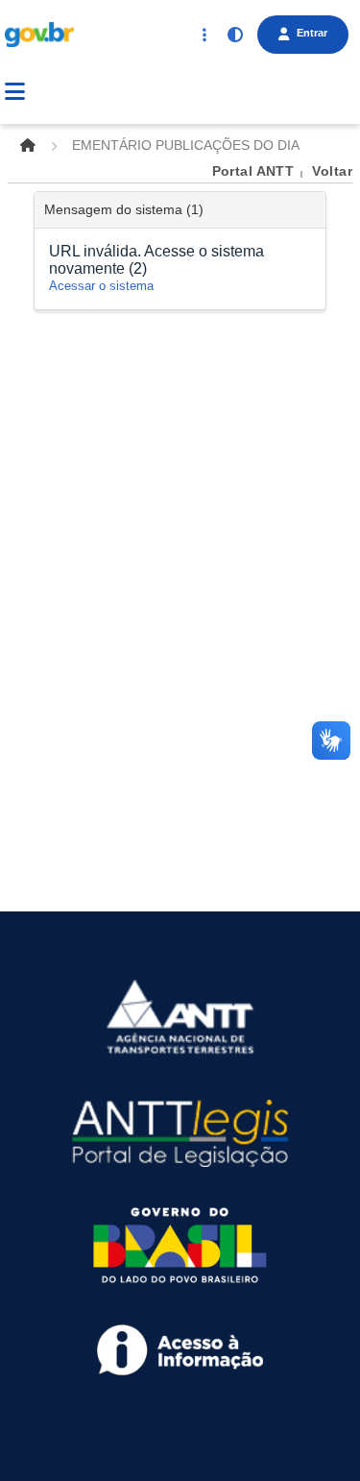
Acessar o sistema (101, 286)
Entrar (312, 32)
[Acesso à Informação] (180, 1349)
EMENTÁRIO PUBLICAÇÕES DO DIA (186, 145)
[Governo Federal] (179, 1244)
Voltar (332, 171)
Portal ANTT (253, 171)
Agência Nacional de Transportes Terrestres (188, 94)
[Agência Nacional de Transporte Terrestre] (180, 1016)
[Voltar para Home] (28, 145)
